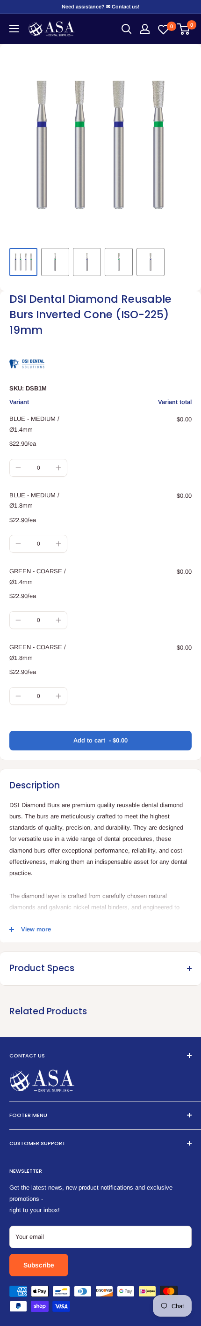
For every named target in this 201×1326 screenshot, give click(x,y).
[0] (184, 29)
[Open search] (127, 29)
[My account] (145, 29)
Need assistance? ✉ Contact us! (100, 6)
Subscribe (38, 1265)
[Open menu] (14, 28)
